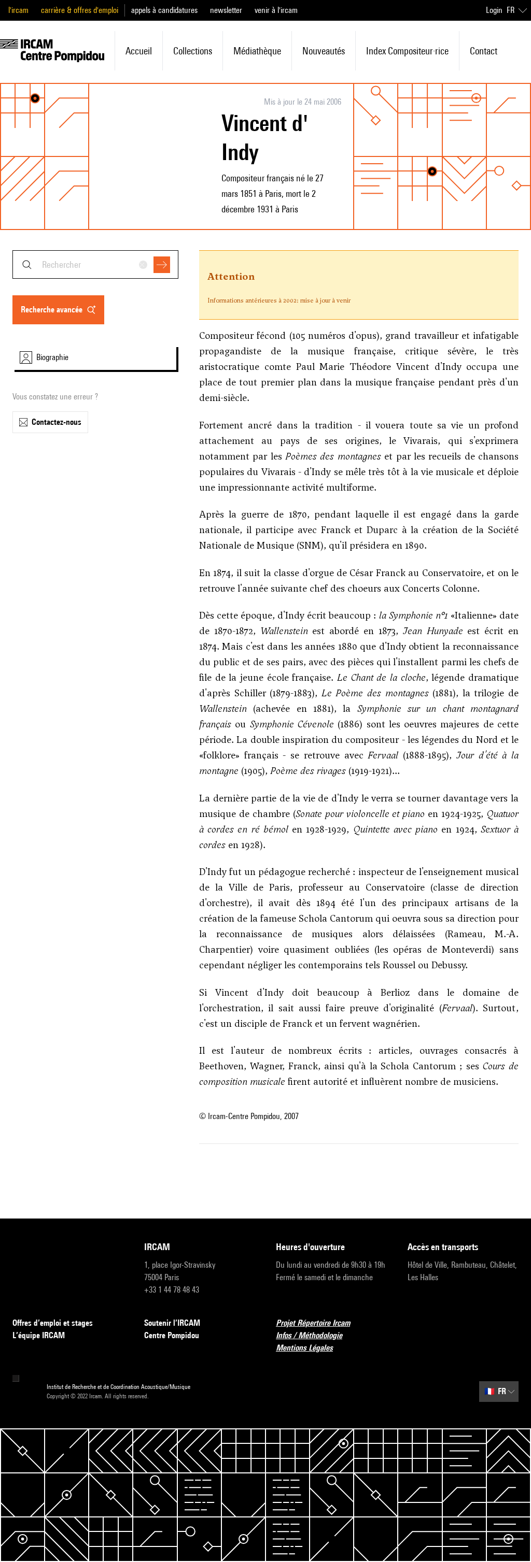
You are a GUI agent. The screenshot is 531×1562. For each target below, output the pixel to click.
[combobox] (95, 264)
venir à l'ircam (276, 10)
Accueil (138, 50)
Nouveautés (323, 50)
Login (494, 10)
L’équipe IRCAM (38, 1335)
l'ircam (18, 10)
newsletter (226, 10)
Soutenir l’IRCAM (172, 1323)
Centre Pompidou (171, 1335)
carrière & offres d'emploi (79, 10)
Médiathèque (257, 50)
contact (483, 50)
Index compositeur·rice (407, 50)
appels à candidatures (164, 10)
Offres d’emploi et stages (52, 1323)
